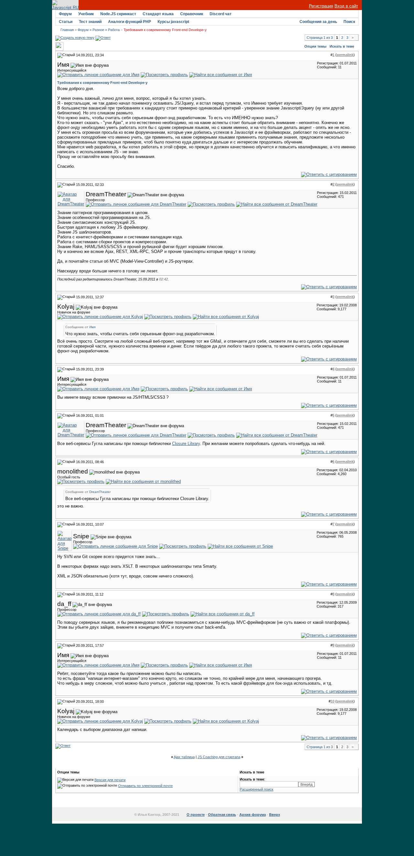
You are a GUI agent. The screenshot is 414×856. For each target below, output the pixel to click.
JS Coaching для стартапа (219, 757)
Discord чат (221, 14)
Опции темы (315, 46)
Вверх (274, 814)
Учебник (86, 14)
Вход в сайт (346, 6)
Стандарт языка (158, 14)
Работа (114, 30)
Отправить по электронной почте (145, 786)
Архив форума (252, 814)
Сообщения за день (318, 21)
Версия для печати (109, 780)
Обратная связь (222, 814)
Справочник (191, 14)
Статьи (65, 21)
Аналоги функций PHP (129, 21)
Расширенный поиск (256, 789)
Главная (67, 30)
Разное (98, 30)
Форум (65, 14)
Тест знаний (90, 21)
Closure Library (186, 443)
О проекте (196, 814)
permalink (345, 55)
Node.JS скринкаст (118, 14)
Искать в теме (342, 46)
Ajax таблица (184, 757)
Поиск (349, 21)
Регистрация (321, 6)
